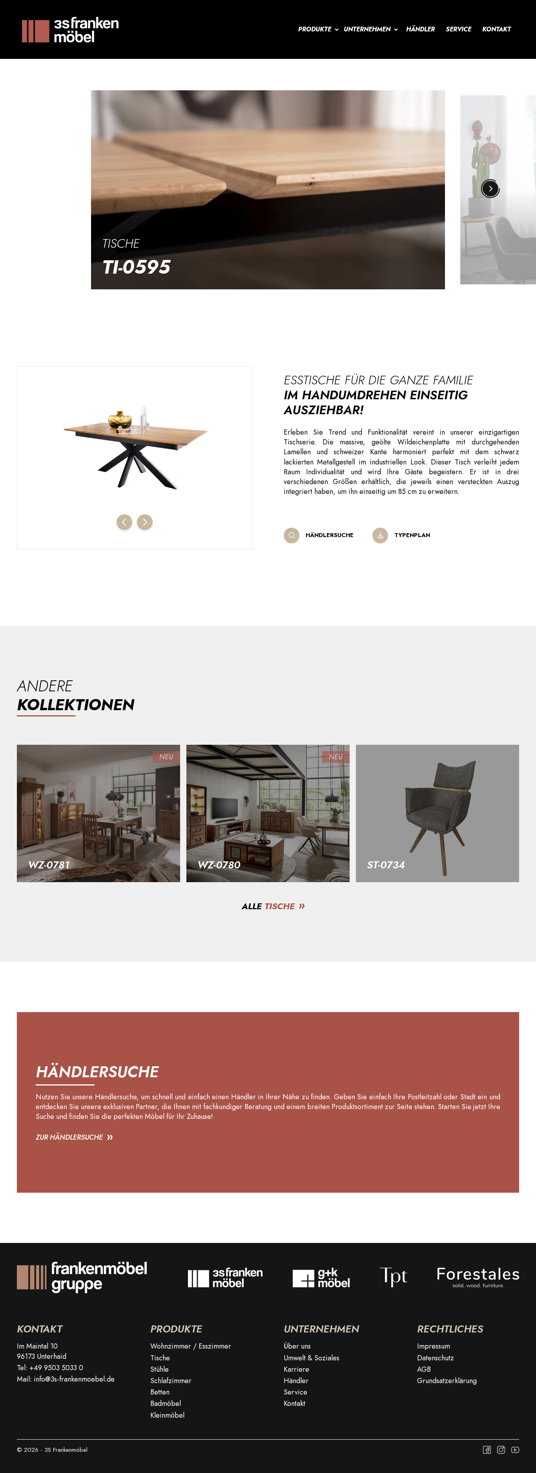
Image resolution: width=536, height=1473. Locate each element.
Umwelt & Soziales (311, 1358)
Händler (420, 29)
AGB (424, 1369)
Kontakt (496, 29)
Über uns (297, 1346)
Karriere (296, 1369)
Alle (268, 906)
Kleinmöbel (167, 1415)
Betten (160, 1392)
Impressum (433, 1346)
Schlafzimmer (170, 1381)
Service (458, 29)
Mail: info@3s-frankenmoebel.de (66, 1379)
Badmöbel (165, 1404)
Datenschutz (435, 1358)
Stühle (159, 1369)
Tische (121, 243)
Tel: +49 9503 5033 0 (50, 1368)
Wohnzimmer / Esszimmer (190, 1346)
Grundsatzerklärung (447, 1381)
